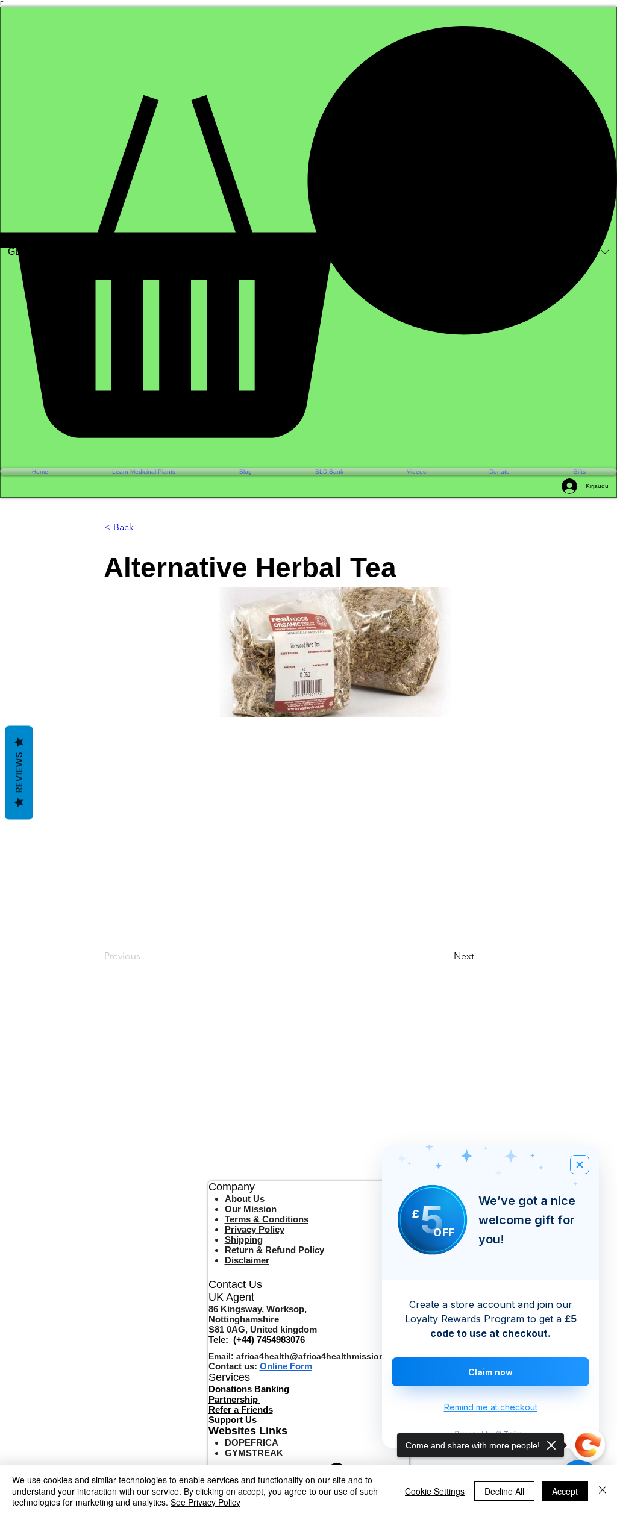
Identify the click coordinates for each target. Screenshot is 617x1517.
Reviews (19, 772)
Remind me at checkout (490, 1407)
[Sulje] (602, 1490)
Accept (565, 1491)
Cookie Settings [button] (435, 1491)
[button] (308, 232)
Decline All (504, 1491)
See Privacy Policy (205, 1502)
